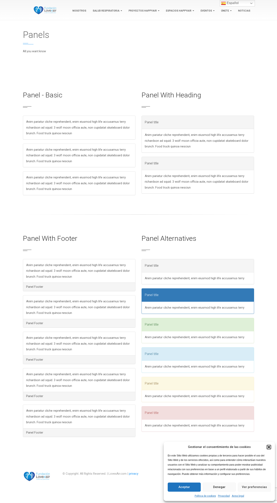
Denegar (219, 487)
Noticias (244, 10)
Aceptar (184, 487)
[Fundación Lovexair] (44, 10)
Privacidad (224, 495)
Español (232, 3)
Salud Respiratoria (106, 10)
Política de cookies (205, 495)
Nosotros (79, 10)
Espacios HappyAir (178, 10)
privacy (133, 473)
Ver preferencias (254, 487)
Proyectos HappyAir (143, 10)
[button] (269, 447)
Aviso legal (238, 495)
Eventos (206, 10)
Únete (225, 10)
